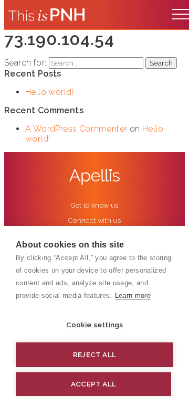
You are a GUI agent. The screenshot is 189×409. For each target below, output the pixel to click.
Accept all (93, 384)
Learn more (133, 295)
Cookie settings (94, 324)
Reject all (94, 354)
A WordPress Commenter (76, 129)
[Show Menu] (180, 11)
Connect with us (94, 220)
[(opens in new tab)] (94, 177)
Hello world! (49, 92)
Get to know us (95, 205)
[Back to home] (46, 14)
